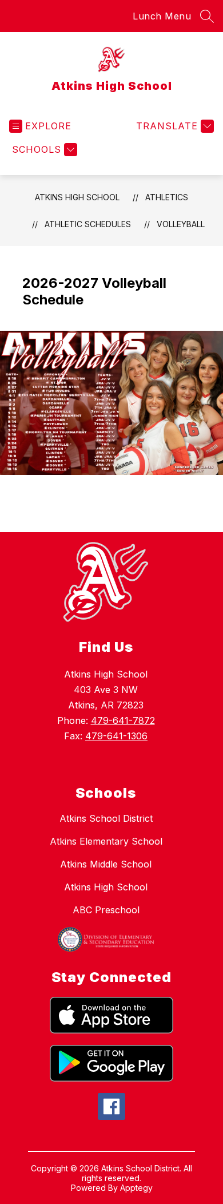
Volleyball (181, 224)
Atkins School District (106, 818)
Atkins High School (77, 197)
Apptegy (136, 1188)
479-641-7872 (123, 720)
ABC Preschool (106, 910)
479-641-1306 (116, 736)
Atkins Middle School (106, 864)
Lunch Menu (162, 16)
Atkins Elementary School (106, 841)
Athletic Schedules (88, 224)
